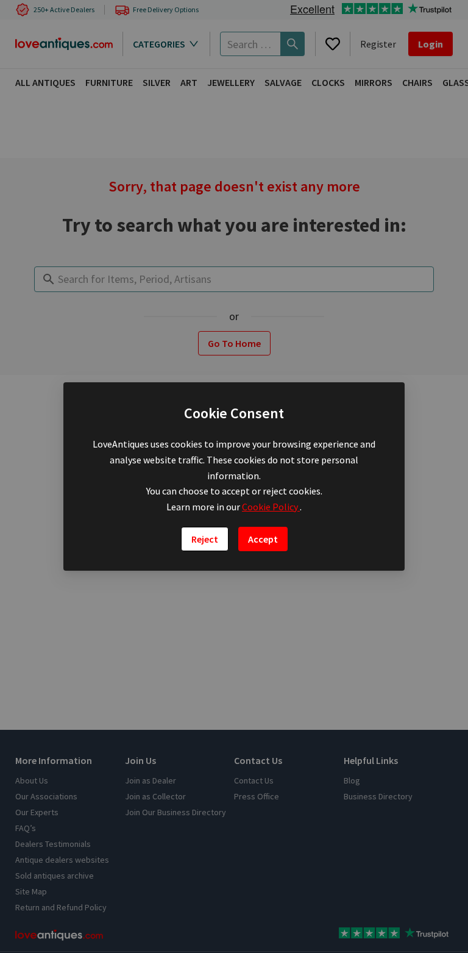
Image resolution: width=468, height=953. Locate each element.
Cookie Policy (271, 507)
